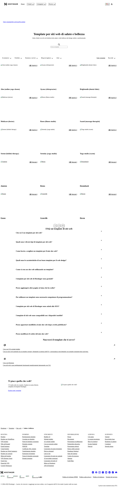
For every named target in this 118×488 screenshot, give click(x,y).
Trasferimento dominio (28, 451)
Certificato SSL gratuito (29, 449)
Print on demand (49, 451)
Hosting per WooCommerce (9, 451)
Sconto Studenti (92, 444)
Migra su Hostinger (49, 463)
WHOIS (24, 446)
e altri (40, 477)
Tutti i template (101, 58)
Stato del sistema (72, 453)
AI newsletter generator (51, 458)
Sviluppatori (40, 4)
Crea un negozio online (51, 444)
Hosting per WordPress (7, 439)
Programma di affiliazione (75, 441)
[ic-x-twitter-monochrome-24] (103, 472)
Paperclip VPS (5, 463)
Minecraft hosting (6, 456)
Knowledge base (110, 439)
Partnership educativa (73, 444)
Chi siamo (91, 437)
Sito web (18, 428)
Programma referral (73, 446)
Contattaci (108, 444)
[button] (59, 232)
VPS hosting (4, 441)
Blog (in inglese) (93, 441)
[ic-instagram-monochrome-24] (99, 472)
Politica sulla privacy (85, 477)
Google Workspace (6, 465)
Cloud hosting (5, 449)
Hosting (3, 437)
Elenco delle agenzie (73, 449)
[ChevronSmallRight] (63, 226)
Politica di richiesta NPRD (70, 477)
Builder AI (47, 437)
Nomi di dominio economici (30, 441)
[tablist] (59, 22)
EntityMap (70, 461)
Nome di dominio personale (30, 456)
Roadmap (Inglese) (73, 451)
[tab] (7, 22)
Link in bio (47, 453)
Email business (5, 446)
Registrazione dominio (28, 437)
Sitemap (69, 458)
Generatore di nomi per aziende (53, 456)
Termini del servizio (111, 477)
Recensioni (70, 439)
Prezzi (23, 4)
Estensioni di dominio (28, 453)
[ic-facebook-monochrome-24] (96, 472)
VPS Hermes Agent (6, 458)
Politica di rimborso (98, 477)
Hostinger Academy (111, 441)
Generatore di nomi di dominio (53, 449)
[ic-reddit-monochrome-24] (109, 472)
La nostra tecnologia (94, 439)
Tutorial (107, 437)
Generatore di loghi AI (50, 461)
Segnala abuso (109, 446)
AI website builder (49, 441)
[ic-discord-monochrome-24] (116, 472)
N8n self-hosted (5, 444)
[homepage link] (11, 4)
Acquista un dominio (28, 439)
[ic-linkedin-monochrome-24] (93, 472)
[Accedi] (112, 4)
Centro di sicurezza (73, 456)
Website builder (48, 439)
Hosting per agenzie (6, 453)
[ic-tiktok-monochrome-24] (113, 472)
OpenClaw (4, 461)
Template (11, 428)
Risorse (51, 4)
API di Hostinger (49, 465)
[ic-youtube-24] (106, 472)
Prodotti (29, 4)
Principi (90, 446)
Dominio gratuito (27, 444)
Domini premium (27, 458)
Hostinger (3, 428)
